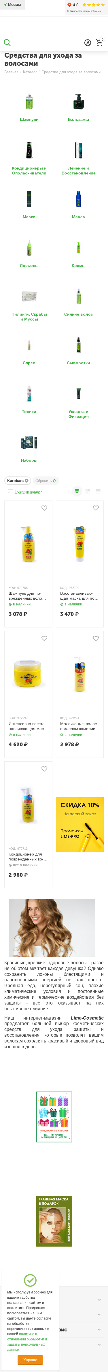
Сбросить (43, 480)
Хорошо (30, 1360)
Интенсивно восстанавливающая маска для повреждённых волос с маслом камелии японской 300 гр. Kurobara (28, 726)
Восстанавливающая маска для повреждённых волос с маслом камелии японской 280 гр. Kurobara (79, 596)
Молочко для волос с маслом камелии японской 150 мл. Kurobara (78, 726)
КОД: (12, 587)
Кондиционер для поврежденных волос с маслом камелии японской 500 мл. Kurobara (27, 857)
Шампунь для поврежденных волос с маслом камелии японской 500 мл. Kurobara (28, 596)
